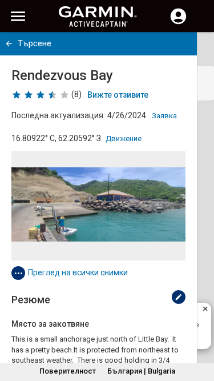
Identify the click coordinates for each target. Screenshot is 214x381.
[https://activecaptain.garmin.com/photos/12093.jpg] (98, 205)
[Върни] (9, 43)
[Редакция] (178, 297)
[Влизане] (178, 22)
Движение (124, 138)
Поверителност (67, 371)
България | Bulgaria (141, 371)
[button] (199, 329)
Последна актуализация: (58, 115)
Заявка (164, 115)
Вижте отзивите (117, 95)
